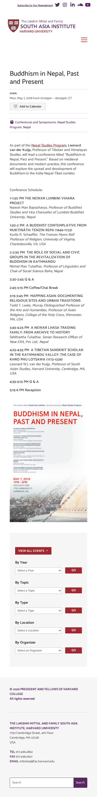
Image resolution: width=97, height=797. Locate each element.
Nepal (27, 127)
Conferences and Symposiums (35, 122)
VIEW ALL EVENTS (31, 550)
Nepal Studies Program (48, 145)
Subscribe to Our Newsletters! (35, 5)
